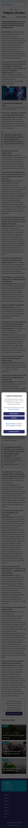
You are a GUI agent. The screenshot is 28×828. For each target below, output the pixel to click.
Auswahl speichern (14, 431)
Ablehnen (14, 418)
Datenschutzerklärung (13, 409)
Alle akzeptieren (14, 413)
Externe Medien (17, 426)
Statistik (9, 424)
